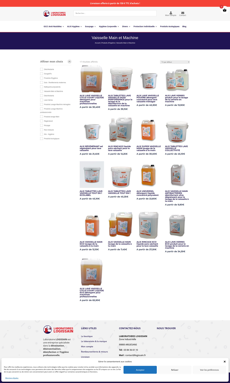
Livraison (85, 356)
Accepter (140, 370)
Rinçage (47, 125)
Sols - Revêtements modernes (55, 82)
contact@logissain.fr (135, 355)
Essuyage (89, 27)
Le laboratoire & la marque (94, 341)
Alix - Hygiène (49, 134)
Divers (125, 27)
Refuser (174, 370)
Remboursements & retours (94, 351)
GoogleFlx (48, 73)
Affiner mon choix (51, 61)
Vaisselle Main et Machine (53, 91)
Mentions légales (11, 378)
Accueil (97, 43)
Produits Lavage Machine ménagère (57, 104)
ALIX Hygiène (73, 27)
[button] (224, 361)
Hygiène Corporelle (108, 27)
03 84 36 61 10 (131, 349)
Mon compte (170, 15)
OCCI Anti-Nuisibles (53, 27)
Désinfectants (49, 69)
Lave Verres (48, 100)
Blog (184, 27)
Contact (182, 15)
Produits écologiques (169, 27)
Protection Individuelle (144, 27)
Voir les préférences (209, 370)
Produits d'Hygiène (108, 43)
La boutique (87, 336)
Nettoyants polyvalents (52, 87)
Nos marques (49, 130)
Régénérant (48, 121)
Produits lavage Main (51, 116)
